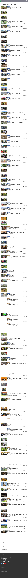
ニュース (3, 546)
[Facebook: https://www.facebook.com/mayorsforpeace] (3, 563)
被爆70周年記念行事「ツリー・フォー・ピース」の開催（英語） (15, 489)
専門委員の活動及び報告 (4, 549)
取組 (3, 542)
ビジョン (3, 539)
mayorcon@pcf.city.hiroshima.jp (6, 561)
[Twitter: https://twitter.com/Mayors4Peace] (1, 563)
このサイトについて (3, 567)
